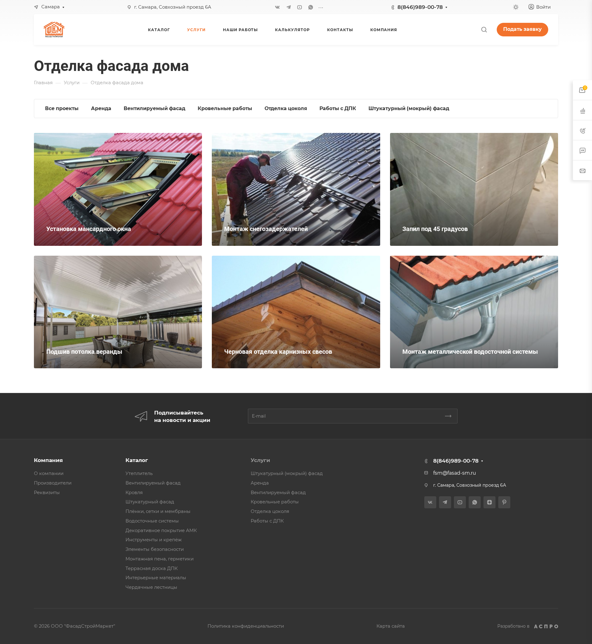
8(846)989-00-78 (420, 7)
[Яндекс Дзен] (489, 502)
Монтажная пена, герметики (159, 559)
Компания (48, 460)
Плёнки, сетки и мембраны (158, 511)
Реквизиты (47, 492)
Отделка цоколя (270, 511)
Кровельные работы (275, 502)
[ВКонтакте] (277, 7)
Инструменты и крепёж (153, 540)
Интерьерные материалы (155, 577)
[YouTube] (300, 7)
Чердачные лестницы (151, 587)
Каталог (136, 460)
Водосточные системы (152, 521)
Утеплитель (139, 473)
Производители (53, 483)
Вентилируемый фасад (153, 483)
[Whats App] (311, 7)
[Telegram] (289, 7)
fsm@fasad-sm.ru (454, 473)
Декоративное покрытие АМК (161, 530)
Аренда (260, 483)
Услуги (260, 460)
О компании (49, 473)
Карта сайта (390, 626)
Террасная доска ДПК (151, 568)
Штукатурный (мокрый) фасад (287, 473)
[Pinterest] (504, 502)
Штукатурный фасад (149, 502)
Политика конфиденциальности (246, 626)
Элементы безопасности (154, 549)
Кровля (134, 492)
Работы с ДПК (267, 521)
